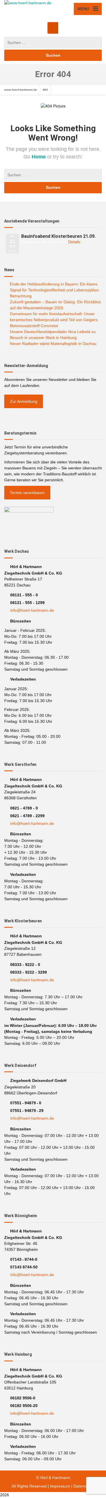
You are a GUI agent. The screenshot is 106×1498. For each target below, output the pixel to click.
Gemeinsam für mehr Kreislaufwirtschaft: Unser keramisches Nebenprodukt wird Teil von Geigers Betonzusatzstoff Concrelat (54, 320)
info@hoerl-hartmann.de (32, 610)
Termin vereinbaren (27, 492)
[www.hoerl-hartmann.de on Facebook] (53, 28)
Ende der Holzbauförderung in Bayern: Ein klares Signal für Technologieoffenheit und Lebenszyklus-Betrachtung (55, 290)
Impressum (60, 1486)
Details (74, 242)
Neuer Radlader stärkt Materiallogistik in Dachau (53, 343)
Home (39, 157)
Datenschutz (84, 1486)
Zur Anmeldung (23, 401)
